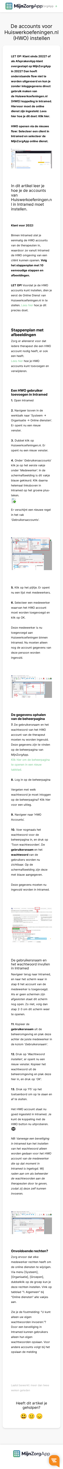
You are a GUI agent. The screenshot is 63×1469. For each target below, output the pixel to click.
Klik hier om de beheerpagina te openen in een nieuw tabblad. (30, 764)
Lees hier (27, 305)
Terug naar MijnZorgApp (39, 6)
